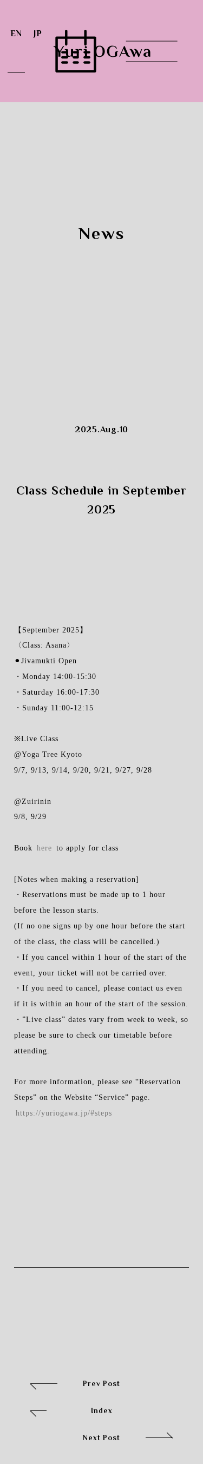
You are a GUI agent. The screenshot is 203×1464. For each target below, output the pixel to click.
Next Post (128, 1441)
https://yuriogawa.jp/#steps (64, 1113)
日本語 (38, 51)
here (44, 847)
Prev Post (75, 1380)
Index (71, 1407)
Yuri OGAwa (101, 51)
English (16, 51)
